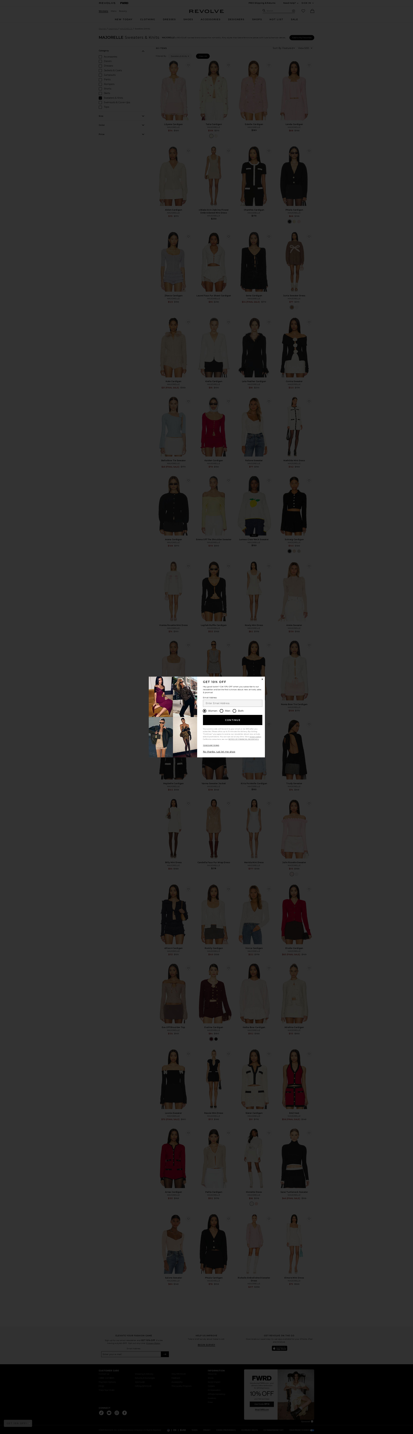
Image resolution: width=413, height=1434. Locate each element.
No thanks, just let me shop (219, 751)
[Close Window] (262, 679)
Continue (233, 720)
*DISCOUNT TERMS (211, 745)
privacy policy (255, 737)
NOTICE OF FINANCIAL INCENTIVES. (243, 739)
